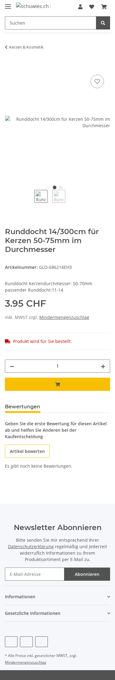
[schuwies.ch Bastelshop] (33, 6)
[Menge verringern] (12, 366)
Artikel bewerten (27, 451)
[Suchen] (103, 22)
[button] (80, 7)
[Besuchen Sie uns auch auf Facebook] (11, 641)
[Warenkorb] (104, 7)
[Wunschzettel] (92, 7)
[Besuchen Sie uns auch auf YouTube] (26, 641)
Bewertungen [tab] (22, 407)
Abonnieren (87, 574)
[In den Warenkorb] (10, 66)
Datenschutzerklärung (31, 546)
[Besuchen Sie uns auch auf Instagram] (41, 641)
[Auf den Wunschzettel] (97, 81)
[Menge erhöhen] (103, 366)
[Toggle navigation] (8, 4)
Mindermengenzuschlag (64, 317)
